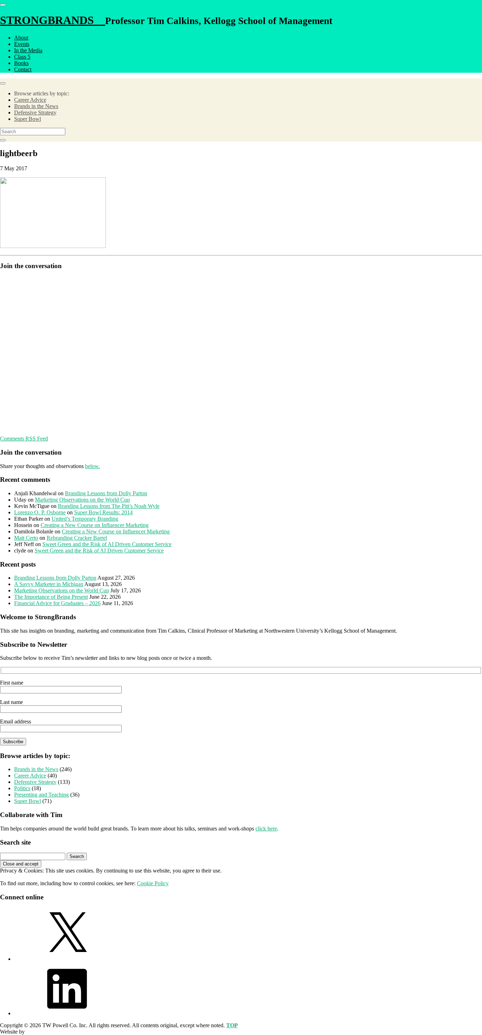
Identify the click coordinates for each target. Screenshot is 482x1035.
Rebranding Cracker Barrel (77, 538)
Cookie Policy (153, 883)
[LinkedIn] (67, 1013)
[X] (67, 959)
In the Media (28, 50)
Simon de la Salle (45, 1032)
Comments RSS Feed (24, 439)
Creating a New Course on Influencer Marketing (95, 525)
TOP (232, 1025)
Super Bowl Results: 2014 (103, 512)
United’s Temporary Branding (85, 519)
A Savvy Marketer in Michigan (48, 584)
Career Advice (30, 100)
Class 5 (22, 57)
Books (21, 63)
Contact (22, 69)
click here (266, 829)
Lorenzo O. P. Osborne (40, 512)
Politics (22, 788)
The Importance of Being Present (51, 597)
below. (92, 466)
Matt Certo (26, 538)
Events (21, 44)
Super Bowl (27, 119)
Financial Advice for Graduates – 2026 (57, 603)
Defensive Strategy (35, 113)
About (21, 38)
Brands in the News (36, 106)
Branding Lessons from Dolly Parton (106, 493)
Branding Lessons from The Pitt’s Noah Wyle (108, 506)
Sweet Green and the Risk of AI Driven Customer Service (106, 544)
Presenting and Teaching (41, 795)
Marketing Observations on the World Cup (82, 500)
